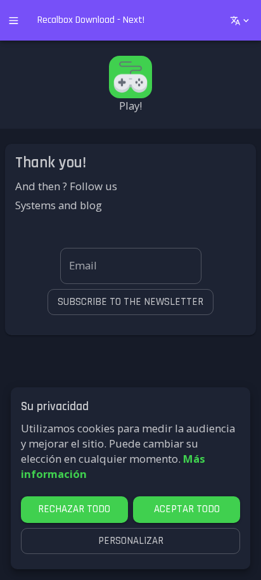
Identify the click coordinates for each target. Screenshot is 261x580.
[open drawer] (13, 20)
